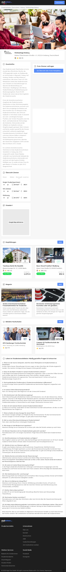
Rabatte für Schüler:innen (9, 553)
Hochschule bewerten (8, 566)
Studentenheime (6, 7)
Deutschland (15, 7)
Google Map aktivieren (16, 222)
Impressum (48, 570)
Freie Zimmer (59, 2)
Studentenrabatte (7, 557)
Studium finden (6, 563)
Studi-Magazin (6, 560)
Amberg (22, 7)
